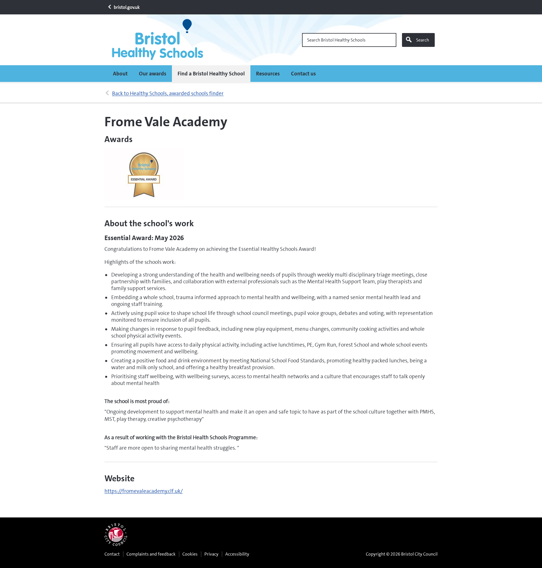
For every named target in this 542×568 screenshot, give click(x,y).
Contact (112, 554)
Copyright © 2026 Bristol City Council (402, 554)
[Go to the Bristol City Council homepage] (115, 534)
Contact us (303, 73)
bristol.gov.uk (126, 7)
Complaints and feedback (151, 554)
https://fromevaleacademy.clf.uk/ (143, 491)
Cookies (190, 554)
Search (422, 40)
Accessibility (237, 554)
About (120, 73)
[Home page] (159, 39)
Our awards (152, 73)
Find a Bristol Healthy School (211, 73)
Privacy (211, 554)
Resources (268, 73)
